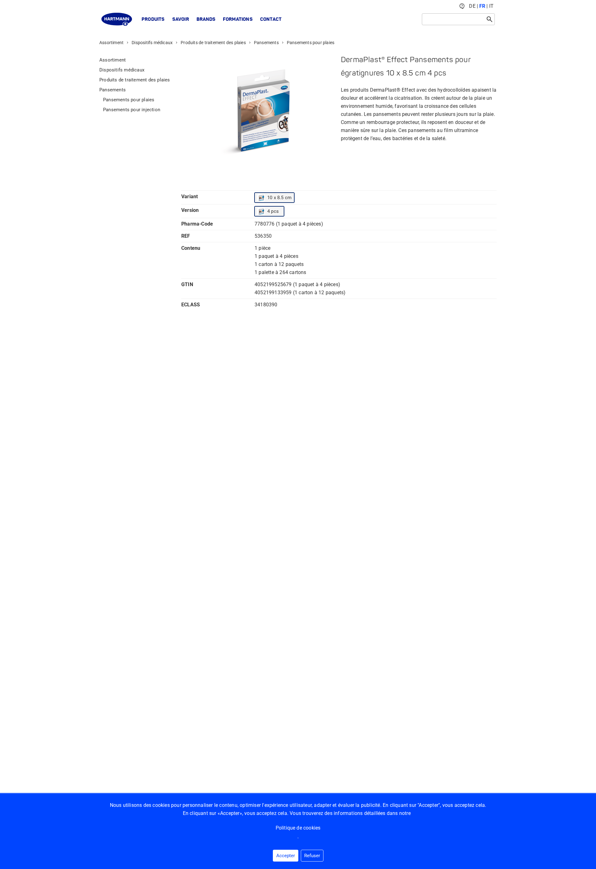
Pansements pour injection (131, 109)
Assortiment (111, 42)
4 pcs (273, 211)
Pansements (266, 42)
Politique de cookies (298, 828)
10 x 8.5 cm (279, 197)
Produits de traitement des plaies (213, 42)
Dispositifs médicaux (152, 42)
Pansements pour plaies (310, 42)
